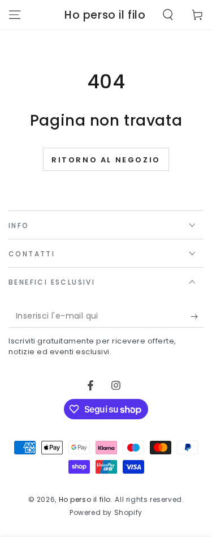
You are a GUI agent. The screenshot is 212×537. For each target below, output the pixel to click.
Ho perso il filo (85, 499)
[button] (168, 14)
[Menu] (14, 14)
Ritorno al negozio (106, 159)
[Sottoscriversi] (197, 316)
